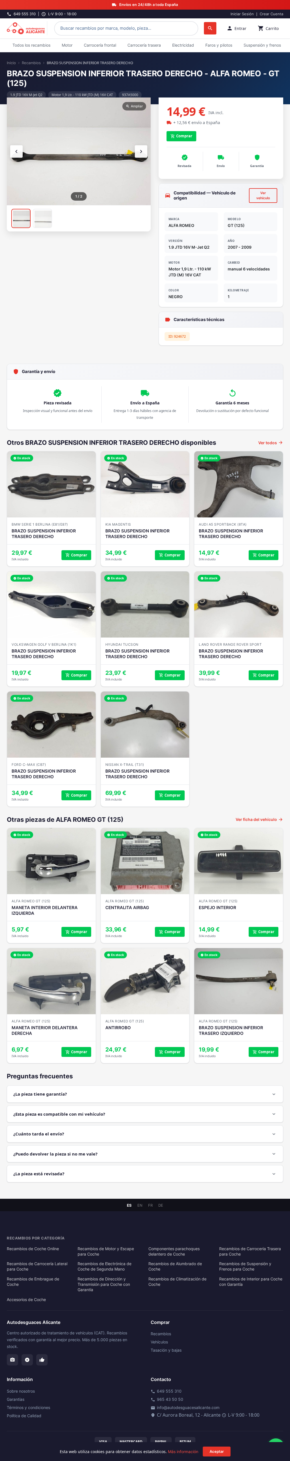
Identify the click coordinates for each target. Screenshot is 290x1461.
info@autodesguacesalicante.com (185, 1407)
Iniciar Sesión (242, 14)
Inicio (11, 62)
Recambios (31, 62)
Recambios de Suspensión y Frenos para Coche (245, 1266)
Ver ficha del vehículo (259, 819)
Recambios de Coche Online (33, 1249)
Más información (183, 1451)
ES (129, 1205)
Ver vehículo (263, 195)
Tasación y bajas (166, 1350)
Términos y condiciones (28, 1407)
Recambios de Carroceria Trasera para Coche (250, 1251)
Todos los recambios (31, 45)
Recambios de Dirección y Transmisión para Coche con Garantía (104, 1284)
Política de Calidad (24, 1415)
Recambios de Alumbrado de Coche (175, 1266)
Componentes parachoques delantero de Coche (174, 1251)
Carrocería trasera (144, 45)
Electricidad (183, 45)
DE (160, 1205)
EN (139, 1205)
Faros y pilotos (218, 45)
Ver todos (270, 442)
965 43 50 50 (167, 1399)
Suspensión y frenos (262, 45)
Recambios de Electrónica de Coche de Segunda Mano (104, 1266)
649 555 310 (166, 1391)
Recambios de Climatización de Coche (177, 1282)
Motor (67, 45)
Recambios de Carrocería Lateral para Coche (37, 1266)
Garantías (15, 1399)
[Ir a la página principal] (27, 28)
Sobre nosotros (21, 1391)
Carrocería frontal (100, 45)
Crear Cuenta (271, 14)
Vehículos (159, 1341)
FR (150, 1205)
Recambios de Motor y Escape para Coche (106, 1251)
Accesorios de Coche (26, 1299)
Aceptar (217, 1451)
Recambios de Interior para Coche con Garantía (250, 1282)
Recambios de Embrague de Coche (33, 1282)
